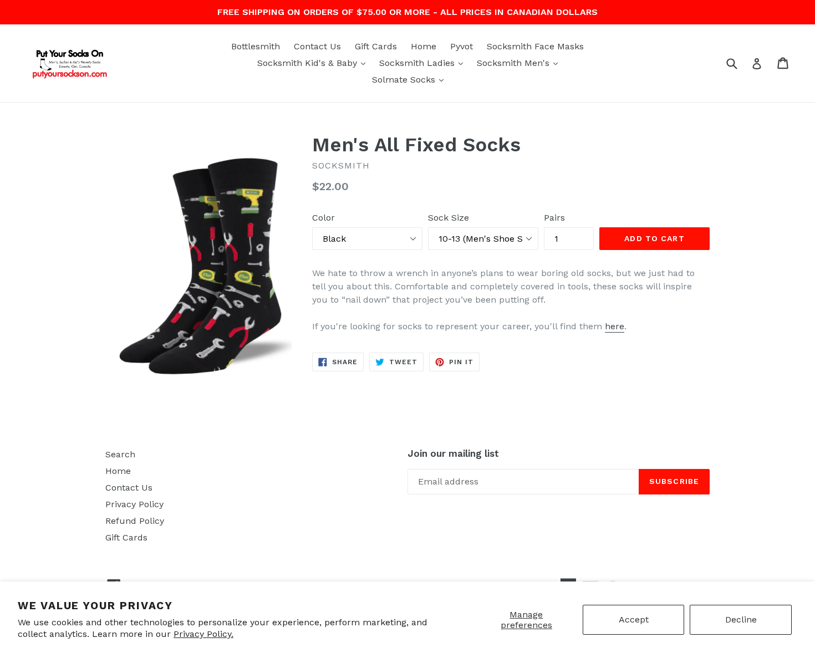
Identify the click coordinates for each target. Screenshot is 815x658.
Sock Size (448, 217)
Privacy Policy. (203, 634)
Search (120, 454)
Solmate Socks (410, 79)
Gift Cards (376, 46)
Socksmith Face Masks (535, 46)
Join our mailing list (453, 453)
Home (423, 46)
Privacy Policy (134, 504)
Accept (634, 619)
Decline (741, 619)
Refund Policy (134, 521)
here (614, 326)
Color (323, 217)
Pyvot (461, 46)
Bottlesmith (255, 46)
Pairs (554, 217)
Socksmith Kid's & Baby (314, 62)
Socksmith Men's (520, 62)
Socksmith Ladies (423, 62)
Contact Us (317, 46)
